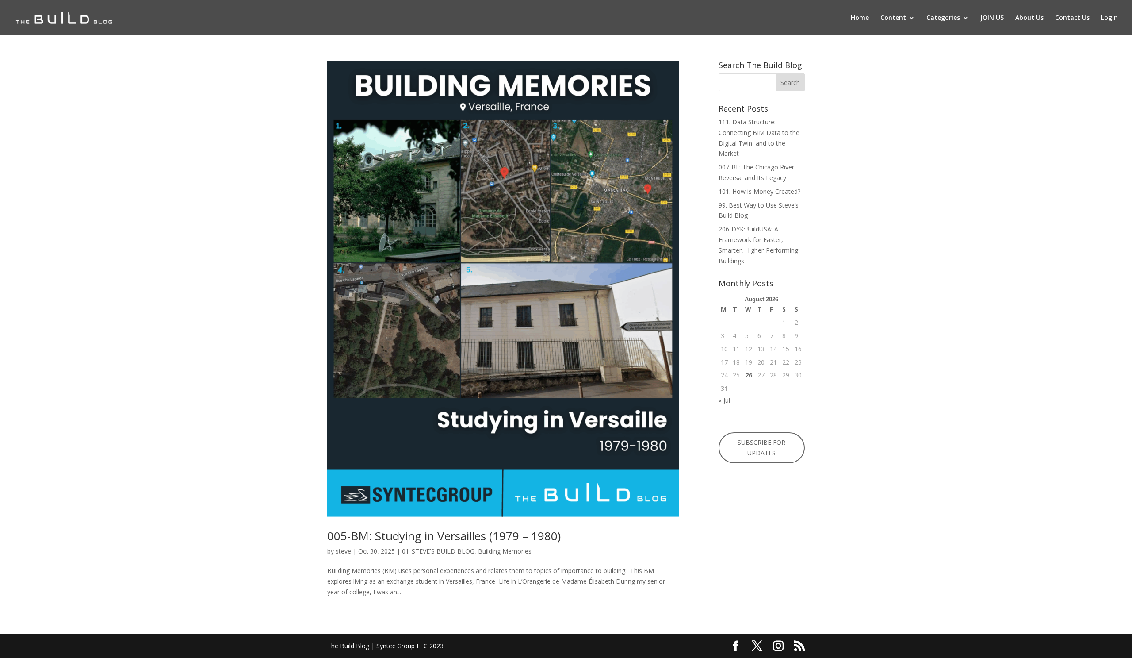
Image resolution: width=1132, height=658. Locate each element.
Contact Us (1072, 18)
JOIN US (992, 18)
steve (343, 551)
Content (893, 18)
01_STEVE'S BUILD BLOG (438, 551)
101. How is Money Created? (759, 191)
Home (860, 18)
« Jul (724, 400)
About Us (1029, 18)
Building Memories (505, 551)
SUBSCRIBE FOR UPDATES (761, 447)
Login (1109, 18)
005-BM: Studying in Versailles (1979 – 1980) (444, 536)
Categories (943, 18)
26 (748, 375)
